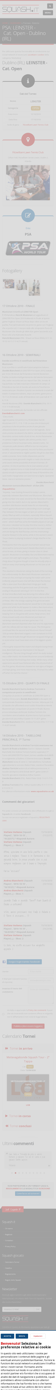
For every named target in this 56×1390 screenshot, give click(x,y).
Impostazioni (37, 1336)
